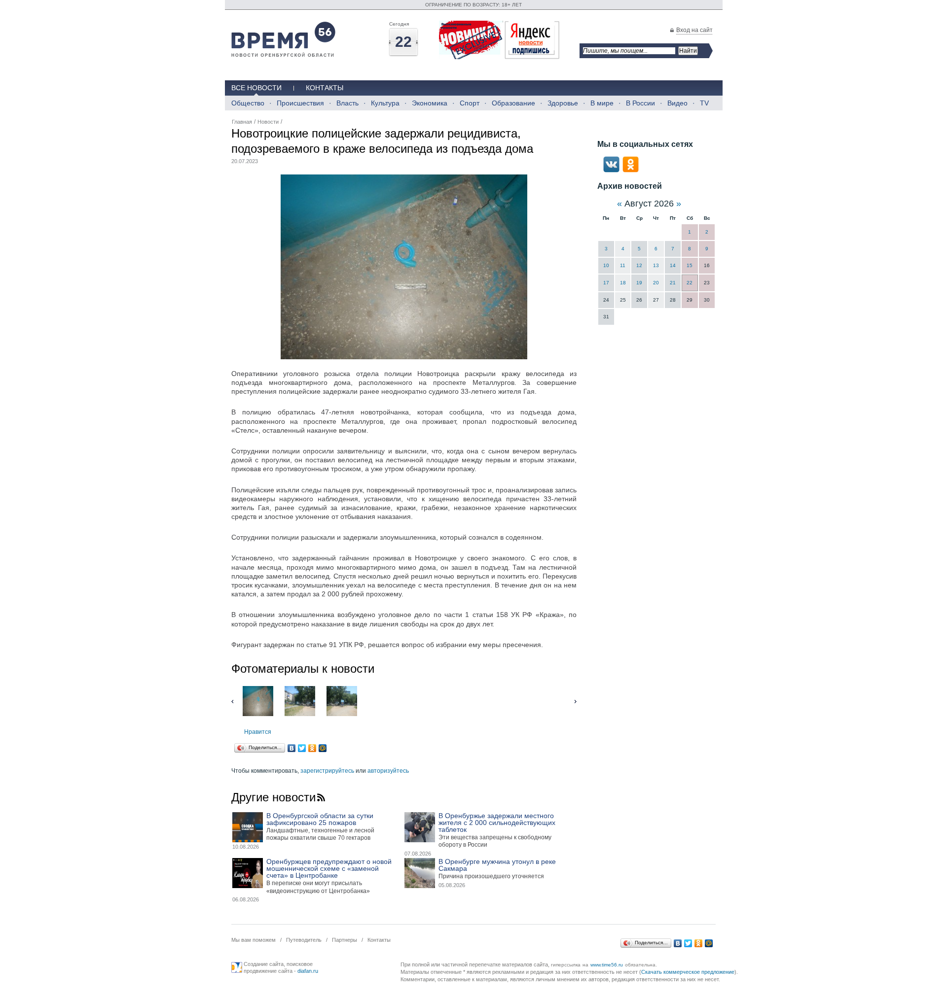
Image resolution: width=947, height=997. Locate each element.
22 (689, 282)
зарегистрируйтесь (327, 770)
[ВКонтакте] (292, 748)
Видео (677, 103)
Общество (247, 103)
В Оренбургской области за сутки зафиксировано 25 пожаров (319, 819)
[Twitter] (302, 748)
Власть (347, 103)
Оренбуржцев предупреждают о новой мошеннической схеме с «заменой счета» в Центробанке (329, 868)
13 (656, 265)
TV (704, 103)
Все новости (256, 88)
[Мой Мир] (323, 748)
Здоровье (562, 103)
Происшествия (300, 103)
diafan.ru (307, 971)
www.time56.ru (606, 964)
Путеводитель (304, 940)
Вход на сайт (694, 30)
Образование (513, 103)
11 (622, 265)
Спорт (469, 103)
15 (689, 265)
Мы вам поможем (253, 940)
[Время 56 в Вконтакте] (611, 170)
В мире (602, 103)
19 (639, 282)
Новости (268, 122)
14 (673, 265)
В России (640, 103)
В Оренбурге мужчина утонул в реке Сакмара (497, 865)
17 (606, 282)
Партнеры (344, 940)
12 (639, 265)
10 (606, 265)
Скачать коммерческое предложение (687, 972)
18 (623, 282)
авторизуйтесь (388, 770)
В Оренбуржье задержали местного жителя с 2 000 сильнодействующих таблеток (496, 822)
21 (673, 282)
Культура (385, 103)
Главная (242, 122)
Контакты (324, 88)
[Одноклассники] (312, 748)
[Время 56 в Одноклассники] (630, 170)
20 (656, 282)
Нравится (257, 731)
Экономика (429, 103)
